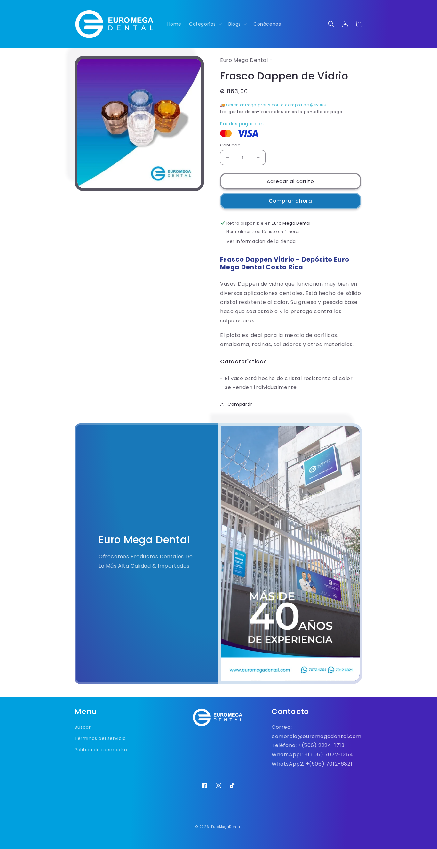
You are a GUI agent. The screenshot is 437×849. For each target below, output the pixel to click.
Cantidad (230, 145)
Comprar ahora (290, 200)
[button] (205, 24)
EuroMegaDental (226, 826)
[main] (218, 375)
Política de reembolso (101, 749)
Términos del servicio (100, 738)
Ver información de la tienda (261, 241)
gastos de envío (246, 111)
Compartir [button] (239, 404)
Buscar (83, 727)
